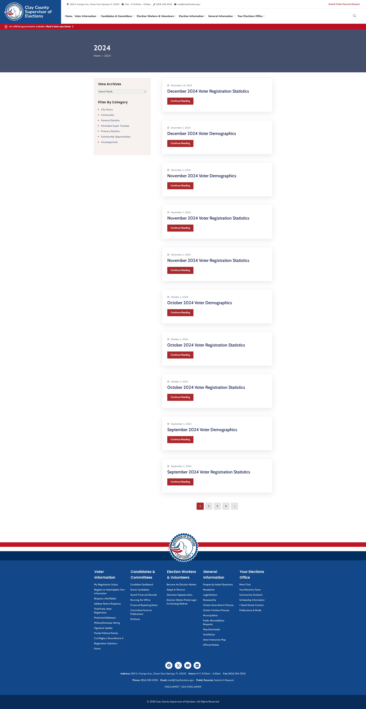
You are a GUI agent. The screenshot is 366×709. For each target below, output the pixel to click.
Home (68, 16)
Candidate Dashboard (141, 584)
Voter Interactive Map (214, 639)
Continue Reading (180, 100)
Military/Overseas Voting (107, 622)
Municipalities (210, 615)
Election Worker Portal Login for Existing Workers (182, 602)
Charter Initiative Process (216, 610)
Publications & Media (250, 610)
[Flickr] (197, 665)
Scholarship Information (252, 600)
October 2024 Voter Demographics (199, 302)
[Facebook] (168, 665)
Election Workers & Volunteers (155, 16)
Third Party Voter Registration (103, 610)
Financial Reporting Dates (144, 605)
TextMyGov (209, 634)
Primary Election (110, 131)
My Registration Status (106, 584)
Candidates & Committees (116, 16)
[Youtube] (187, 665)
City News (107, 109)
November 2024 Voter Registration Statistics (208, 218)
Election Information (191, 16)
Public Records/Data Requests (213, 622)
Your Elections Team (250, 589)
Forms (97, 648)
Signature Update (103, 628)
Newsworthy (209, 600)
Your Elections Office (250, 16)
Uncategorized (109, 142)
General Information (220, 16)
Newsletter (209, 589)
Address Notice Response (107, 603)
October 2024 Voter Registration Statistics (206, 345)
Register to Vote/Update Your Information (109, 591)
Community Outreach (250, 594)
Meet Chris (245, 584)
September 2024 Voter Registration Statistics (208, 472)
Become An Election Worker (181, 584)
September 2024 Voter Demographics (202, 429)
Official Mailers (211, 644)
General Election (110, 120)
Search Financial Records (143, 594)
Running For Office (140, 600)
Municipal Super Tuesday (115, 126)
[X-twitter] (178, 665)
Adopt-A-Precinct (176, 589)
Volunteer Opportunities (179, 594)
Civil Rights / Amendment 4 (108, 638)
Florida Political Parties (106, 633)
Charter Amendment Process (218, 605)
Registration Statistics (105, 643)
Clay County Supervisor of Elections (38, 12)
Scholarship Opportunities (116, 136)
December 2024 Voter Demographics (201, 133)
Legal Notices (210, 594)
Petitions (135, 619)
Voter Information (85, 16)
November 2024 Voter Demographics (201, 175)
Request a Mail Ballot (105, 598)
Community (107, 115)
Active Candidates (139, 589)
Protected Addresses (105, 617)
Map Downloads (211, 629)
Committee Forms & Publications (141, 612)
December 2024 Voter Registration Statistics (208, 91)
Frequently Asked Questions (218, 584)
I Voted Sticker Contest (251, 605)
